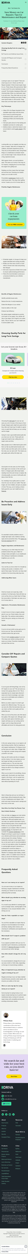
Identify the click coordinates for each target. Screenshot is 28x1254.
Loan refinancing (6, 1162)
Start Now (14, 1076)
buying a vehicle (6, 830)
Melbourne (18, 1151)
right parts (12, 421)
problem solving (14, 637)
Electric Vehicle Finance (5, 1155)
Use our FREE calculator (15, 224)
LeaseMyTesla (5, 1173)
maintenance (12, 178)
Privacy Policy (5, 1251)
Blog (9, 8)
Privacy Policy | (10, 1232)
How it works (5, 1123)
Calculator (18, 1125)
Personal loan (5, 1151)
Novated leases (5, 1170)
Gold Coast (18, 1157)
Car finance (5, 1148)
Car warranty (5, 1168)
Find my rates (13, 377)
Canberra (18, 1166)
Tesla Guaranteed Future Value (6, 1177)
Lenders (4, 1131)
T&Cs (14, 1212)
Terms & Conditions (17, 1232)
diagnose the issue (14, 947)
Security (4, 1134)
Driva (6, 2)
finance (14, 815)
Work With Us (20, 1132)
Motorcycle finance (7, 1159)
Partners (18, 1134)
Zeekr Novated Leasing (5, 1182)
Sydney (17, 1148)
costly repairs (18, 129)
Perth (17, 1154)
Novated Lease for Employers (20, 1138)
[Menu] (24, 2)
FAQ (17, 1123)
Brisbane (18, 1168)
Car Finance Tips (16, 8)
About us (4, 1128)
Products (4, 1125)
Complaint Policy (6, 1137)
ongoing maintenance (14, 832)
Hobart (17, 1163)
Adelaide (18, 1160)
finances (4, 491)
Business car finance (7, 1165)
